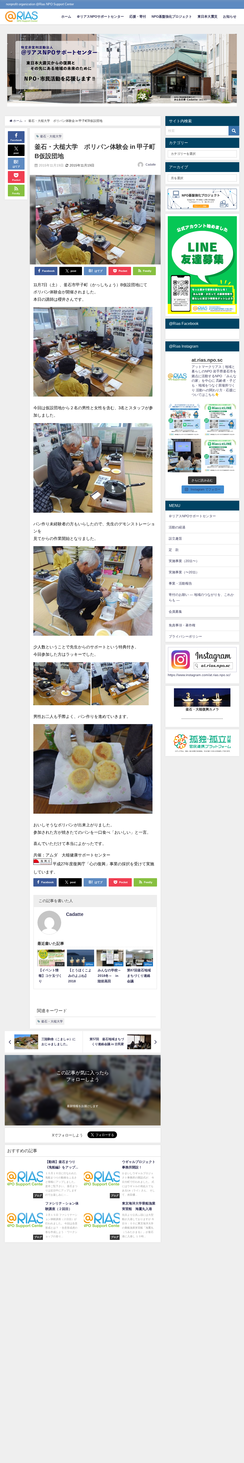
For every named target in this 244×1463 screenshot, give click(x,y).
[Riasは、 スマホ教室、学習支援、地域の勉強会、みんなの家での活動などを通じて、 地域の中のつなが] (184, 419)
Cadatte (151, 164)
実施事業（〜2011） (184, 572)
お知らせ (229, 16)
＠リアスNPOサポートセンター (100, 16)
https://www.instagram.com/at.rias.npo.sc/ (199, 675)
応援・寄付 (137, 16)
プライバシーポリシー (185, 636)
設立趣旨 (175, 538)
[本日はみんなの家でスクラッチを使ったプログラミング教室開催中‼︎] (184, 455)
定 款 (174, 549)
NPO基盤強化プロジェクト (172, 16)
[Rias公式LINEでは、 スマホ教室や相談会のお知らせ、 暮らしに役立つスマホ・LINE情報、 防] (220, 455)
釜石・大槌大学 (51, 136)
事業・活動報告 (180, 583)
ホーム (66, 16)
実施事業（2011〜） (184, 561)
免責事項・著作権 (182, 625)
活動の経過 (177, 527)
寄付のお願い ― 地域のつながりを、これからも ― (201, 597)
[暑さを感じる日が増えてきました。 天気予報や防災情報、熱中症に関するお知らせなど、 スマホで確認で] (220, 419)
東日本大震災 (208, 16)
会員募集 (175, 611)
